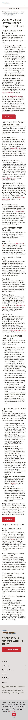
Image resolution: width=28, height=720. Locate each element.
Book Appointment (12, 649)
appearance (13, 483)
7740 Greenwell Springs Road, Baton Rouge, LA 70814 (13, 687)
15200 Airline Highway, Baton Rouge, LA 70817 (13, 693)
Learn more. (11, 711)
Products (5, 662)
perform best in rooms (9, 178)
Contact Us (8, 519)
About (4, 674)
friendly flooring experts (14, 96)
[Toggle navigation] (24, 5)
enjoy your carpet (7, 92)
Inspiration (5, 666)
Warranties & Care (7, 670)
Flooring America (6, 12)
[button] (13, 8)
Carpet (22, 12)
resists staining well (15, 148)
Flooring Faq (15, 12)
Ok (14, 714)
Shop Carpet (9, 117)
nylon (12, 539)
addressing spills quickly (18, 330)
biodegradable (19, 211)
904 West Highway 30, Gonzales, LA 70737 (12, 690)
